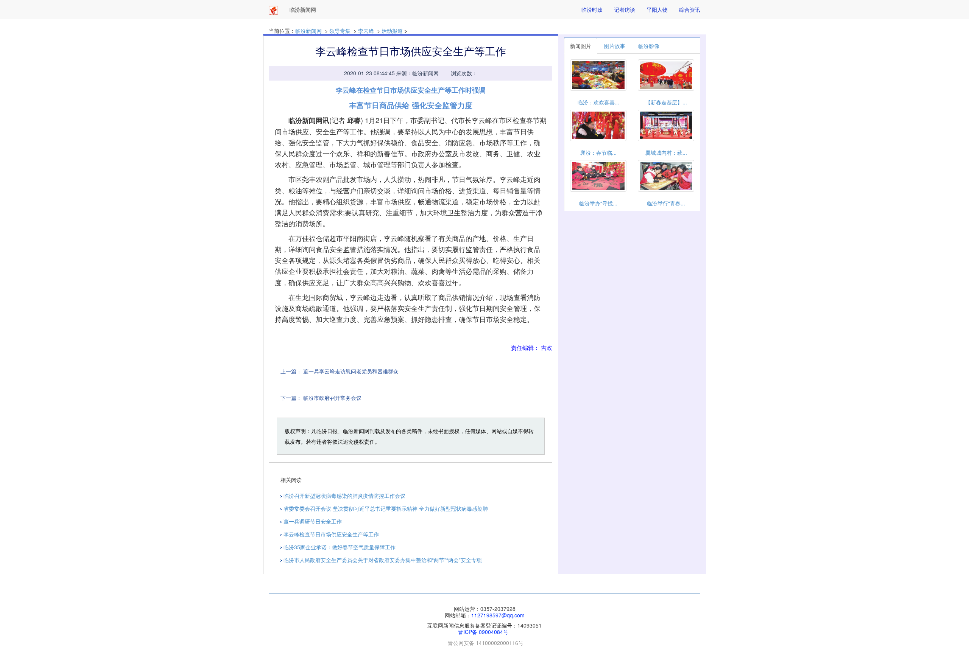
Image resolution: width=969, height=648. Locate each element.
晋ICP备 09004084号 (483, 632)
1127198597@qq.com (498, 615)
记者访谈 (624, 9)
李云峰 (366, 30)
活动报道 (392, 30)
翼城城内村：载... (666, 152)
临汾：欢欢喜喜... (598, 102)
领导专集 (340, 30)
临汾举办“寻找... (598, 203)
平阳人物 (657, 9)
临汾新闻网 (308, 30)
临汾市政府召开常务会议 (332, 397)
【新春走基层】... (666, 102)
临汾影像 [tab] (648, 46)
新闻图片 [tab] (580, 46)
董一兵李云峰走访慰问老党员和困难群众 (351, 371)
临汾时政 (592, 9)
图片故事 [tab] (614, 46)
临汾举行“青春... (666, 203)
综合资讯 (689, 9)
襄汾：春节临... (598, 152)
